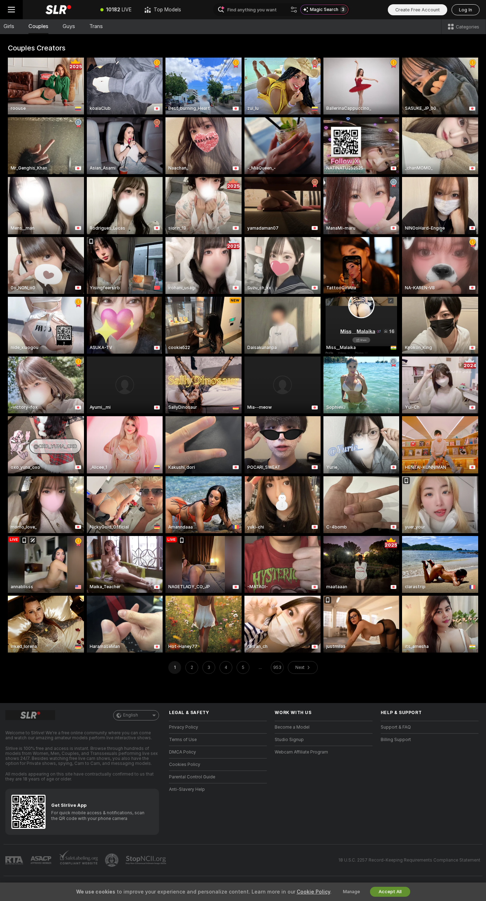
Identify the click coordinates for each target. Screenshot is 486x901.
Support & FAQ (396, 727)
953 (277, 667)
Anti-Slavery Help (187, 789)
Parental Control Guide (192, 776)
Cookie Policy (313, 892)
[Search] (294, 10)
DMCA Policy (182, 752)
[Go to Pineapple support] (112, 860)
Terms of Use (183, 739)
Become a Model (292, 727)
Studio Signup (289, 739)
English (130, 715)
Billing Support (396, 739)
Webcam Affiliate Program (301, 752)
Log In (465, 9)
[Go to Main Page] (58, 9)
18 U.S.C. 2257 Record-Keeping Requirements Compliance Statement (409, 860)
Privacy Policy (183, 727)
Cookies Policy (184, 764)
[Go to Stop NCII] (147, 860)
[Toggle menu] (11, 9)
